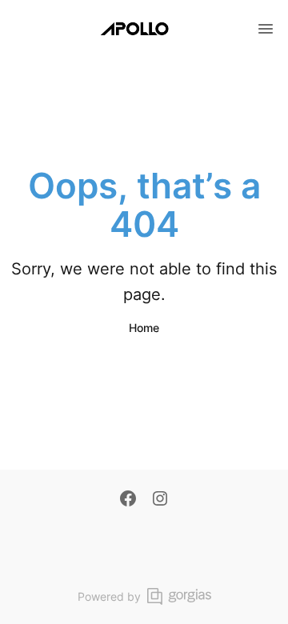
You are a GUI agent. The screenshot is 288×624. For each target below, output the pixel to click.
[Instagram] (160, 500)
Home (144, 327)
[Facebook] (128, 500)
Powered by (109, 596)
